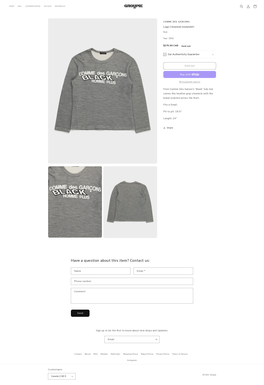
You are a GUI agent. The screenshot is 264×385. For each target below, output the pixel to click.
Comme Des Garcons (176, 21)
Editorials (115, 354)
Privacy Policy (162, 354)
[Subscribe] (156, 339)
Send (80, 313)
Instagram (132, 360)
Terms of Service (179, 354)
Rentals (104, 354)
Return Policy (147, 354)
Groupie (213, 375)
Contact (78, 354)
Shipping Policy (130, 354)
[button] (241, 6)
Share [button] (170, 127)
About (88, 354)
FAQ (96, 354)
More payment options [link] (189, 82)
